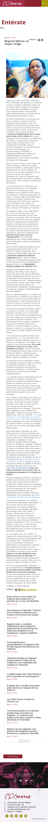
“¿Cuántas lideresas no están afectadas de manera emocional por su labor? (24, 417)
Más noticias (24, 741)
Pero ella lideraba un (20, 467)
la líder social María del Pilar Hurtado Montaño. (23, 496)
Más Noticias (13, 756)
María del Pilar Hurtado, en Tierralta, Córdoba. (23, 460)
